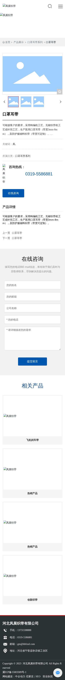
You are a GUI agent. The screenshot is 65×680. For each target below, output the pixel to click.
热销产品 (32, 493)
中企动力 (20, 676)
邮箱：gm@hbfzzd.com (22, 644)
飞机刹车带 (32, 440)
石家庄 (30, 676)
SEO (38, 676)
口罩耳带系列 (35, 42)
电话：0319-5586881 (21, 637)
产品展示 (19, 42)
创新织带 (32, 599)
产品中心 (32, 25)
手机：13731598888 (20, 630)
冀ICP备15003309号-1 (14, 672)
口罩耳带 (17, 238)
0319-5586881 (39, 173)
